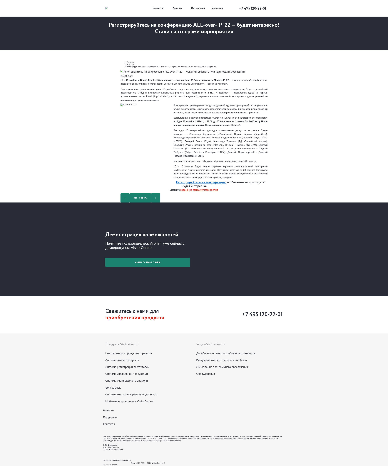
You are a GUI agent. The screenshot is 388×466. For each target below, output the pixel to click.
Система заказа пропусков (122, 360)
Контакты (109, 424)
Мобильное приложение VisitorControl (129, 401)
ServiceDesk (113, 387)
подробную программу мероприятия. (199, 190)
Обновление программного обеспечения (222, 367)
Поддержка (110, 417)
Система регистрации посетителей (127, 367)
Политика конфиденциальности (117, 460)
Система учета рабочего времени (126, 380)
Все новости (140, 198)
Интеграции (198, 8)
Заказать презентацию (148, 262)
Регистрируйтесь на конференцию (201, 182)
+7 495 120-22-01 (252, 8)
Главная (130, 62)
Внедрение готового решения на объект (221, 360)
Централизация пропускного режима (128, 353)
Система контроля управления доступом (131, 394)
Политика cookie (110, 465)
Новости (130, 64)
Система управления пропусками (126, 373)
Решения (177, 8)
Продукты (157, 8)
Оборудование (205, 373)
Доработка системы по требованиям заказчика (225, 353)
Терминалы (217, 8)
